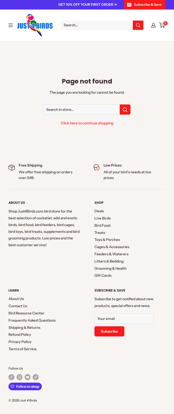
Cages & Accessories (111, 247)
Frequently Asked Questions (32, 320)
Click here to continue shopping (87, 123)
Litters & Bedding (108, 261)
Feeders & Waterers (111, 254)
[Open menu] (10, 25)
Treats (99, 233)
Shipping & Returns (24, 327)
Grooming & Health (110, 268)
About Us (16, 299)
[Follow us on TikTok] (36, 377)
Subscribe (109, 331)
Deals (99, 211)
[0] (162, 25)
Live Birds (102, 218)
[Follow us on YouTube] (28, 377)
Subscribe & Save (148, 4)
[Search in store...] (125, 109)
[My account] (153, 25)
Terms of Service (22, 349)
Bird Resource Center (26, 313)
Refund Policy (19, 334)
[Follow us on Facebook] (11, 377)
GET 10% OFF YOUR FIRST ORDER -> (87, 4)
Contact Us (17, 306)
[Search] (138, 25)
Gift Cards (102, 275)
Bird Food (102, 225)
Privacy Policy (19, 342)
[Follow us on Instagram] (19, 377)
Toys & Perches (107, 240)
